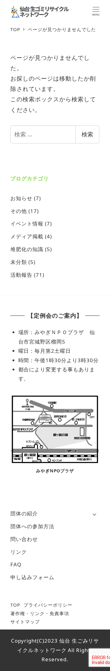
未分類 (18, 261)
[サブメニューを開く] (94, 514)
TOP (15, 605)
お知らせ (21, 198)
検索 (87, 134)
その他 (18, 211)
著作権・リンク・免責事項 (39, 613)
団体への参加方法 (32, 526)
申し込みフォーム (32, 577)
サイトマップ (25, 622)
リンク (18, 551)
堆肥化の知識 (26, 249)
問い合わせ (24, 539)
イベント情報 (26, 223)
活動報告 (21, 274)
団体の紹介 (24, 513)
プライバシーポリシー (48, 605)
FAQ (15, 564)
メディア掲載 (26, 236)
